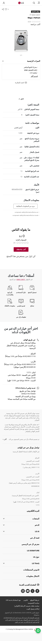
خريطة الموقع (34, 600)
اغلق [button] (22, 99)
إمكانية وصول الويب (32, 609)
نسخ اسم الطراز (30, 15)
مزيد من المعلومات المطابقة (25, 206)
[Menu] (39, 2)
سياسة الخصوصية (33, 603)
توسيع (3, 61)
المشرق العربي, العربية (27, 585)
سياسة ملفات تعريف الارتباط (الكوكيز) (26, 606)
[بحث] (34, 2)
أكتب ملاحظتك (21, 249)
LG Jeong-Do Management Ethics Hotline (20, 629)
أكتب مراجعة (35, 24)
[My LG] (3, 2)
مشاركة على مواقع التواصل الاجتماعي (3, 9)
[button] (21, 40)
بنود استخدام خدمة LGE (13, 600)
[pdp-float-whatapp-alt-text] (38, 630)
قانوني (25, 600)
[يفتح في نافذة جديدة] (37, 591)
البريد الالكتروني (33, 511)
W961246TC (21, 279)
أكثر (5, 439)
